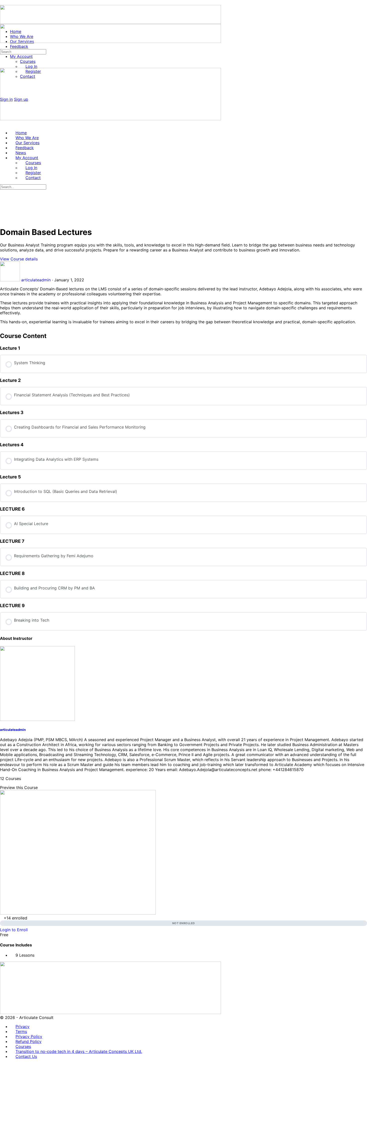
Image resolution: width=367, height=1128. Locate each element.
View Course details (19, 258)
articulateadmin (13, 730)
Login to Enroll (14, 929)
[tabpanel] (183, 305)
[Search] (2, 46)
